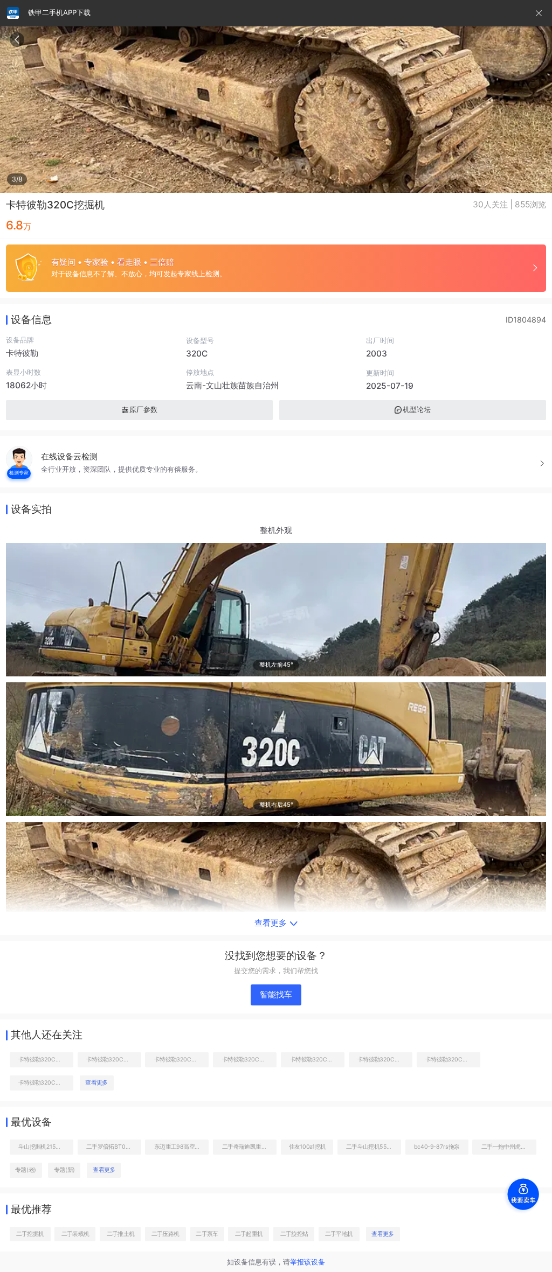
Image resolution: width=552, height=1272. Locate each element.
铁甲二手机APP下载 (59, 12)
